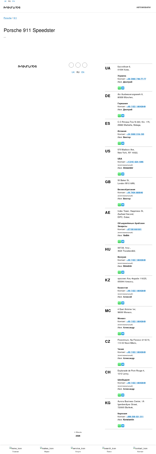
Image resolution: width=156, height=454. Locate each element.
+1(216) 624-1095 (135, 161)
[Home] (12, 7)
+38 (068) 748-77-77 (136, 78)
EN (13, 1)
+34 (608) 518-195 (135, 134)
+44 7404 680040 (135, 192)
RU (9, 1)
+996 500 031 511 (135, 416)
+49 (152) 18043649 (136, 106)
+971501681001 (134, 229)
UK (5, 1)
